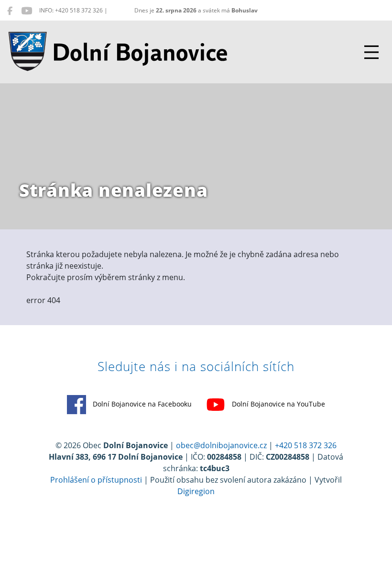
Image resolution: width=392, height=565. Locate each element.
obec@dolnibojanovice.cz (221, 445)
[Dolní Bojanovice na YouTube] (26, 10)
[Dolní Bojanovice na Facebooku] (9, 10)
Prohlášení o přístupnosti (96, 480)
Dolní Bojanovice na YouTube (277, 403)
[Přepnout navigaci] (371, 52)
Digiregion (196, 491)
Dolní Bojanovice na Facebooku (141, 403)
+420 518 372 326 (306, 445)
